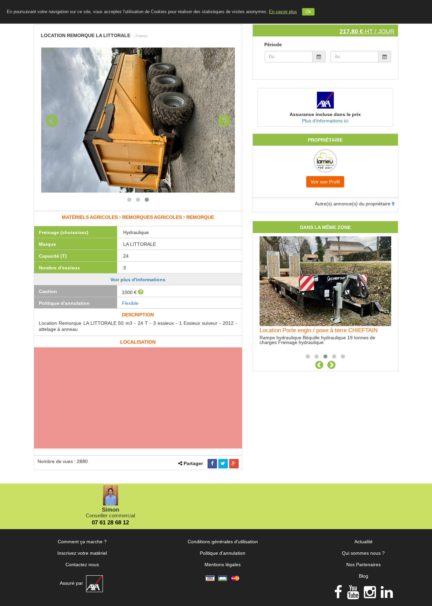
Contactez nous (82, 564)
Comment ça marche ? (82, 541)
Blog (363, 576)
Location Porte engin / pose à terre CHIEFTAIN (319, 330)
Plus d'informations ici (325, 120)
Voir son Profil (325, 181)
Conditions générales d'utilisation (223, 541)
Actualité (363, 541)
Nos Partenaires (363, 564)
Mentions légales (223, 564)
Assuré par (72, 583)
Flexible (130, 303)
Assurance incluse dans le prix (325, 114)
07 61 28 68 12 (110, 522)
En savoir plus (283, 11)
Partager (193, 463)
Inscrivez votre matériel (82, 553)
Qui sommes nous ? (363, 553)
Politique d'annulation (222, 553)
